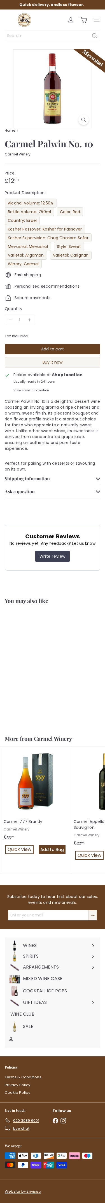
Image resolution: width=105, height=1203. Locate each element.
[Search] (94, 36)
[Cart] (83, 20)
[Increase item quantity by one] (29, 320)
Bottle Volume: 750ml (29, 212)
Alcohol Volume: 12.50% (31, 203)
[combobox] (52, 36)
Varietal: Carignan (71, 255)
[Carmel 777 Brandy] (35, 804)
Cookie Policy (17, 1092)
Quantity (14, 308)
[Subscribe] (92, 915)
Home (10, 130)
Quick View (21, 712)
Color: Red (70, 212)
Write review (52, 556)
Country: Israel (22, 220)
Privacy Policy (17, 1085)
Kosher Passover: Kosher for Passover (45, 229)
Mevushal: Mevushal (28, 246)
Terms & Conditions (23, 1077)
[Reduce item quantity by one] (10, 320)
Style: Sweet (69, 246)
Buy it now (52, 362)
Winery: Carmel (23, 264)
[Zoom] (83, 120)
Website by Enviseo (23, 1191)
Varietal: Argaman (26, 255)
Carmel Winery (53, 738)
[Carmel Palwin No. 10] (35, 666)
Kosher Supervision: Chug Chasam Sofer (48, 238)
